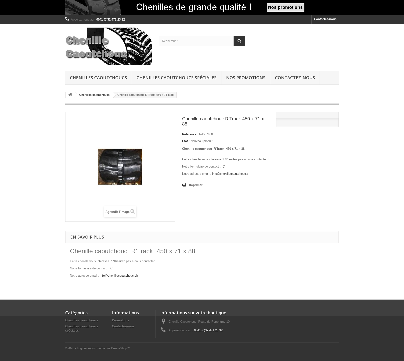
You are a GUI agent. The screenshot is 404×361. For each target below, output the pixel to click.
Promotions (120, 320)
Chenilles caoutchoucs (98, 77)
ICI (224, 166)
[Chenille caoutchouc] (108, 46)
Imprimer (195, 185)
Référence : (190, 134)
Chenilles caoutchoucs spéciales (176, 77)
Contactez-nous (325, 19)
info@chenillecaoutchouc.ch (231, 173)
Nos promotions (245, 77)
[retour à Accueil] (70, 95)
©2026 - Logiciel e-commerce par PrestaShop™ (97, 348)
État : (186, 141)
